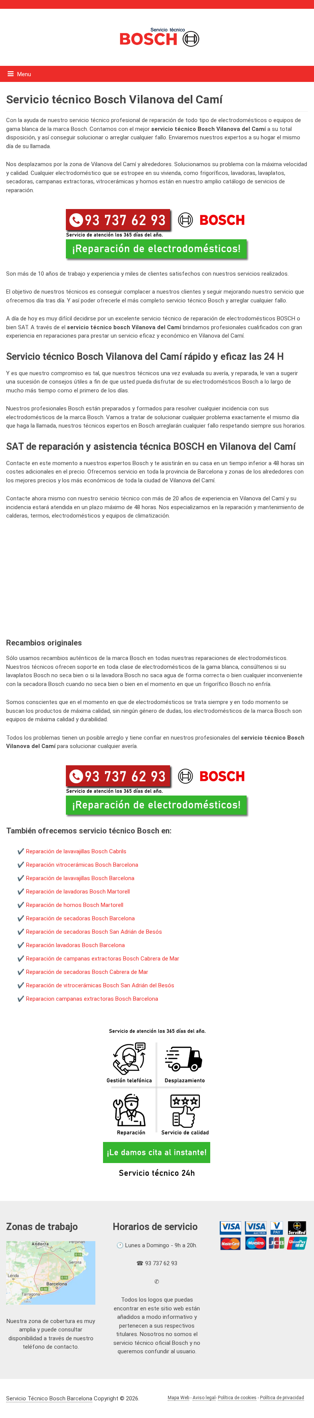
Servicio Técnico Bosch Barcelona (49, 1398)
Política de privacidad (282, 1397)
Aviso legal (204, 1397)
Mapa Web (178, 1397)
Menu (24, 74)
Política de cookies (237, 1397)
